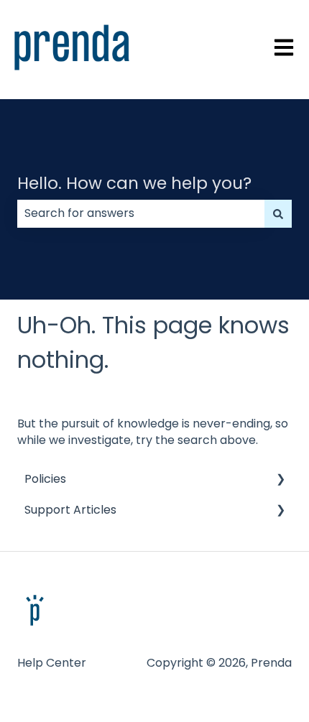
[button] (280, 480)
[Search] (278, 213)
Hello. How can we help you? (134, 183)
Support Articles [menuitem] (70, 509)
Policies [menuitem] (45, 479)
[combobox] (140, 213)
